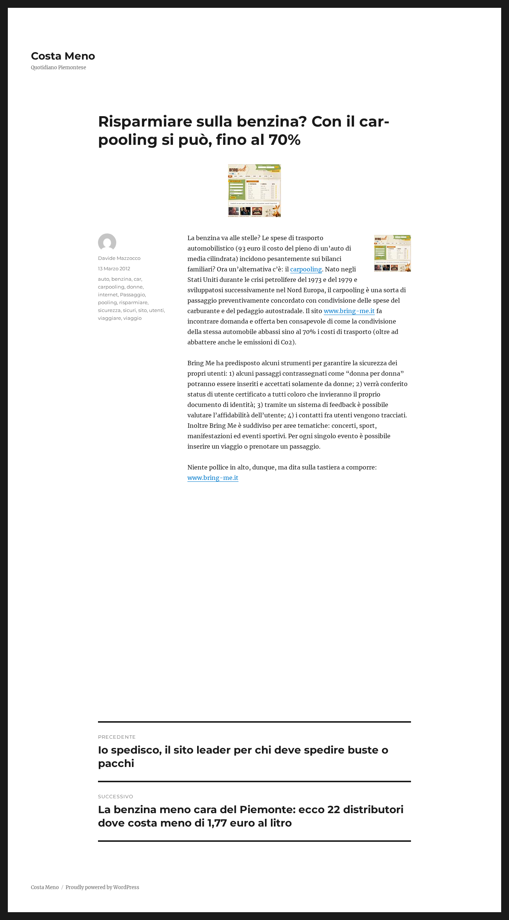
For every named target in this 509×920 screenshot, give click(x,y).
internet (108, 294)
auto (103, 279)
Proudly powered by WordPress (102, 887)
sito (142, 310)
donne (135, 287)
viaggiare (109, 318)
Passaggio (132, 294)
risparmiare (133, 302)
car (137, 279)
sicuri (129, 310)
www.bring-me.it (349, 311)
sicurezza (109, 310)
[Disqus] (254, 618)
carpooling (306, 269)
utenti (156, 310)
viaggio (132, 318)
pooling (107, 302)
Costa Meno (63, 56)
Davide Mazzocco (119, 258)
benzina (121, 279)
